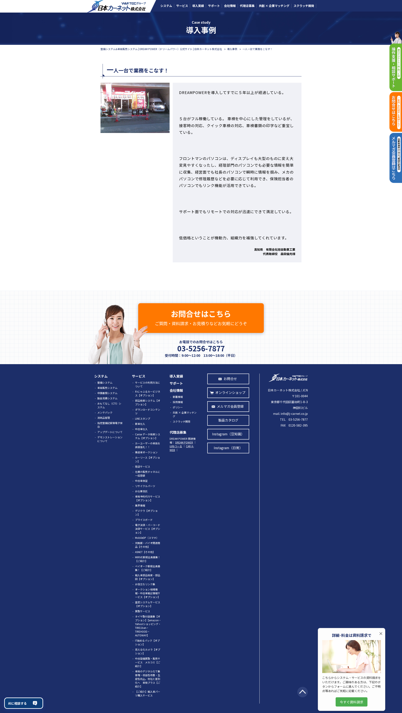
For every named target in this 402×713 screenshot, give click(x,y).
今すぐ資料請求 (351, 701)
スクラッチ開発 (304, 6)
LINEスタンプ (142, 418)
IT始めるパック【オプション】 (147, 642)
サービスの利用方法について (147, 384)
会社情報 (230, 6)
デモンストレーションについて (109, 439)
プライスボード (144, 519)
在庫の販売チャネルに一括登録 (147, 473)
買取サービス (142, 611)
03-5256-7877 (201, 348)
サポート (214, 6)
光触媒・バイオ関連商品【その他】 (147, 544)
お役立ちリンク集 (145, 584)
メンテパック (104, 412)
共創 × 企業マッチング (274, 6)
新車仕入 (140, 423)
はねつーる (176, 446)
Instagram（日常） (228, 447)
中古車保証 (141, 480)
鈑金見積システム (107, 398)
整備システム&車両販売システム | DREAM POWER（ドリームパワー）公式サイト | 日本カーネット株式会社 (161, 49)
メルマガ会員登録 (230, 406)
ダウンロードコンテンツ (147, 411)
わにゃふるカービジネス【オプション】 (147, 393)
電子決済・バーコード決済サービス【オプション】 (147, 528)
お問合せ (230, 378)
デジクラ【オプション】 (146, 512)
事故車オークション (146, 452)
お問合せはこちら (201, 317)
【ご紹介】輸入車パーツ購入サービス (147, 693)
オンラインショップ (230, 392)
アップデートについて (109, 432)
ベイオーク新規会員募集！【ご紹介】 (147, 568)
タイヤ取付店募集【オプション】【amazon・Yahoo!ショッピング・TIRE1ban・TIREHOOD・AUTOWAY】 (148, 626)
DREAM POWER (184, 442)
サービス (182, 6)
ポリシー (178, 407)
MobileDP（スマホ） (147, 537)
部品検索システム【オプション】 (147, 402)
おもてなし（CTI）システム (109, 405)
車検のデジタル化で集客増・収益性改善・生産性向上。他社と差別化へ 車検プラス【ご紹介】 (147, 678)
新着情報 (178, 396)
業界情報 (140, 505)
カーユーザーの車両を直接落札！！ (147, 445)
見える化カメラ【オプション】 (147, 651)
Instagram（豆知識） (228, 433)
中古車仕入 (141, 429)
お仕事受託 (141, 491)
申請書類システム (107, 393)
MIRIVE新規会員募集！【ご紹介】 (147, 559)
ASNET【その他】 (145, 552)
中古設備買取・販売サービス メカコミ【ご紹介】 (147, 662)
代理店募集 (247, 6)
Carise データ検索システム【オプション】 (147, 436)
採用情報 (178, 402)
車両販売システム (107, 387)
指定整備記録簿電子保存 (109, 424)
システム (166, 6)
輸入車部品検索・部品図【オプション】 (147, 577)
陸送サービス (142, 466)
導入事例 (232, 49)
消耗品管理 (103, 417)
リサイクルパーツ (145, 486)
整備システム (104, 382)
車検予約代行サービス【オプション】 (147, 498)
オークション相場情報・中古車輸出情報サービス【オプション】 (147, 593)
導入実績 (198, 6)
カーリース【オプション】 (147, 459)
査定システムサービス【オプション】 (147, 604)
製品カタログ (228, 420)
